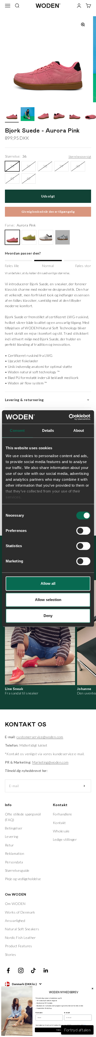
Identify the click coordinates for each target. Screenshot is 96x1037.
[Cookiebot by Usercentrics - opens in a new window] (69, 417)
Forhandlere (62, 814)
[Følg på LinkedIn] (46, 970)
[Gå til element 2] (27, 114)
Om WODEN (15, 904)
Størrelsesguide (17, 870)
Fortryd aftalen (77, 1029)
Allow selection (48, 600)
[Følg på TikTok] (33, 970)
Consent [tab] (17, 430)
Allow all (48, 583)
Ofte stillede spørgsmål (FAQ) (23, 817)
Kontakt (59, 823)
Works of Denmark (20, 912)
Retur (9, 845)
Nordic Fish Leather (20, 937)
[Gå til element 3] (43, 114)
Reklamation (14, 853)
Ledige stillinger (65, 839)
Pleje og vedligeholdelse (23, 879)
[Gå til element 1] (12, 114)
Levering (11, 836)
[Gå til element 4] (59, 114)
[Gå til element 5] (75, 114)
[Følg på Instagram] (20, 970)
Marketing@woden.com (50, 762)
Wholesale (61, 831)
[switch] (83, 531)
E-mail (67, 1013)
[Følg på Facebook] (8, 970)
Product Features (18, 946)
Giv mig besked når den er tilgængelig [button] (48, 211)
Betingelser (14, 828)
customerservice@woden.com (39, 737)
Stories (10, 954)
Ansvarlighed (15, 920)
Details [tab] (48, 430)
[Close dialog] (92, 988)
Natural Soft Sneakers (22, 929)
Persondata (14, 862)
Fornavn (38, 1013)
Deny (48, 616)
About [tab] (78, 430)
